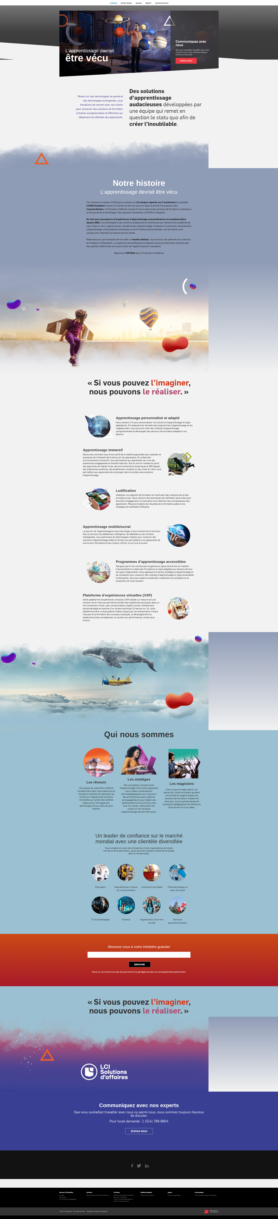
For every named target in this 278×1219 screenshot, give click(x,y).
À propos (61, 1195)
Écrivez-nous (186, 61)
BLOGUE (139, 3)
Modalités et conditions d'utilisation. (97, 1211)
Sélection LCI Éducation (120, 1197)
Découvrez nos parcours (147, 1195)
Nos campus (62, 1197)
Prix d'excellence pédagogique (67, 1199)
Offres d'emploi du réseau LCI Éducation (97, 1195)
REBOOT (148, 3)
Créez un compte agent (174, 1195)
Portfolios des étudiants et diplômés (124, 1195)
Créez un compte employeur (121, 1201)
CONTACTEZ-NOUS (161, 3)
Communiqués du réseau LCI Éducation (206, 1195)
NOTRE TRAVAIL (126, 3)
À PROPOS (113, 3)
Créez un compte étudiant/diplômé (123, 1199)
